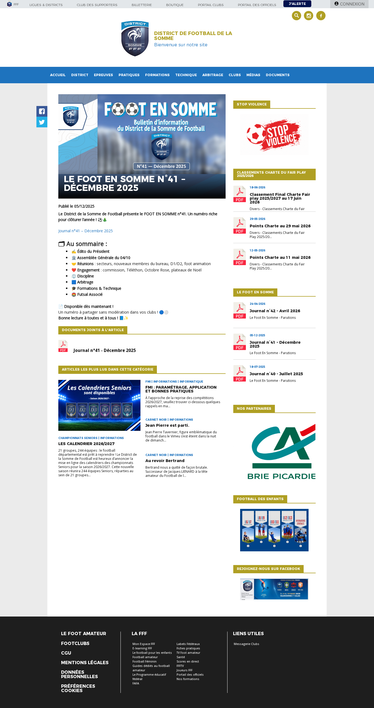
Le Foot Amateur (83, 634)
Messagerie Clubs (246, 644)
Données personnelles (79, 674)
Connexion (352, 4)
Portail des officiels (257, 4)
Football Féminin (145, 661)
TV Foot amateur (188, 653)
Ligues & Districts (46, 4)
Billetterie (142, 4)
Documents (278, 75)
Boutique (175, 4)
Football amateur (145, 657)
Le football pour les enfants (152, 653)
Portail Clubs (211, 4)
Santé (181, 657)
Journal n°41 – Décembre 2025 (85, 230)
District (79, 75)
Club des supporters (97, 4)
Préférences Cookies (78, 688)
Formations (157, 75)
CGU (66, 653)
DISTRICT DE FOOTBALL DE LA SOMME (193, 35)
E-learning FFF (142, 648)
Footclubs (75, 643)
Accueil (58, 75)
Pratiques (129, 75)
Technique (186, 75)
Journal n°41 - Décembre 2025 (104, 350)
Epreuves (103, 75)
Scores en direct (188, 661)
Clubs (235, 75)
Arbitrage (212, 75)
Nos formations (188, 679)
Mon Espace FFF (144, 644)
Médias (253, 75)
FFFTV (180, 666)
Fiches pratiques (188, 648)
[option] (274, 453)
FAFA (136, 683)
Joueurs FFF (184, 670)
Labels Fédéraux (188, 644)
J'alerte (297, 4)
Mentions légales (84, 663)
